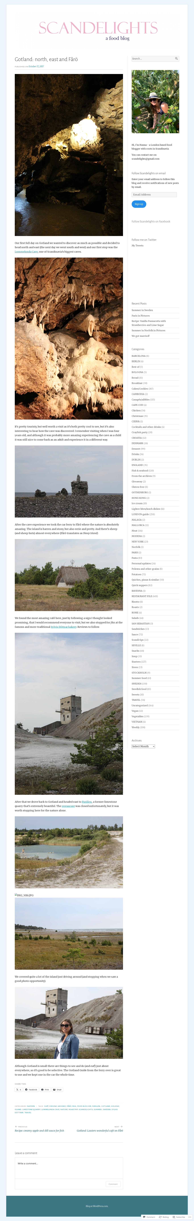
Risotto (135, 601)
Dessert (136, 448)
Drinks (135, 454)
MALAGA (137, 520)
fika (74, 1106)
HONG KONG (139, 498)
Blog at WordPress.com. (97, 1206)
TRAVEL (136, 700)
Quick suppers (140, 585)
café (46, 1106)
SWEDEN (31, 1106)
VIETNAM (137, 721)
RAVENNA (137, 591)
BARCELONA (139, 356)
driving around (57, 1106)
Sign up (139, 204)
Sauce (135, 634)
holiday (115, 1106)
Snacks (135, 650)
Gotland (105, 1106)
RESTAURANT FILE (142, 596)
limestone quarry (31, 1109)
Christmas (137, 416)
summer (98, 1109)
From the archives (142, 476)
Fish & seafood (140, 470)
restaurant (68, 806)
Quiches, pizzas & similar (145, 579)
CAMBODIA (138, 394)
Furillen (87, 801)
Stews (135, 667)
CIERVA (136, 421)
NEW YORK (138, 541)
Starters (136, 661)
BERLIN (136, 361)
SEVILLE (136, 645)
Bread (135, 377)
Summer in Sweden (142, 310)
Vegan (135, 711)
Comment (113, 1184)
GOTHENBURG (140, 492)
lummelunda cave (50, 1109)
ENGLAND (137, 465)
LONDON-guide (140, 514)
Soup (134, 656)
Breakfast (137, 383)
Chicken (136, 410)
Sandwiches (138, 629)
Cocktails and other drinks (146, 427)
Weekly (136, 727)
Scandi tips (138, 640)
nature (64, 1109)
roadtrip (73, 1109)
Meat (134, 530)
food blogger (84, 1106)
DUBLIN (136, 459)
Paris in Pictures (141, 315)
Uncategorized (140, 705)
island (18, 1109)
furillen (96, 1106)
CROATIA (137, 438)
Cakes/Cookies (140, 388)
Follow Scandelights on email (149, 173)
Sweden (107, 1109)
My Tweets (137, 245)
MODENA (137, 536)
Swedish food (139, 689)
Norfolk (136, 547)
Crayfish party (140, 432)
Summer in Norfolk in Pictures (148, 330)
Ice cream (137, 503)
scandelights (86, 1109)
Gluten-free (138, 487)
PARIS (135, 552)
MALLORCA (138, 525)
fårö (69, 1106)
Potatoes (136, 574)
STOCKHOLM (139, 672)
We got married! (140, 336)
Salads (135, 618)
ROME (135, 612)
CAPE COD (137, 405)
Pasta (135, 558)
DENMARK (137, 443)
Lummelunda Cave (26, 251)
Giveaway (137, 481)
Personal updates (141, 563)
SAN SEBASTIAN (141, 623)
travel (28, 1113)
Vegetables (137, 716)
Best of (135, 367)
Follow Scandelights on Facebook (151, 221)
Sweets (135, 694)
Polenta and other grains (145, 569)
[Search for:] (155, 59)
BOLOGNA (137, 372)
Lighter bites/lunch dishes (146, 509)
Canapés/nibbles (141, 399)
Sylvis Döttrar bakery (63, 627)
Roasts (135, 607)
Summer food (139, 678)
